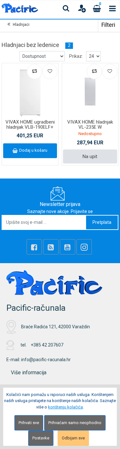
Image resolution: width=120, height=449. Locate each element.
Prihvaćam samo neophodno (74, 422)
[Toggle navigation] (112, 8)
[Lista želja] (50, 71)
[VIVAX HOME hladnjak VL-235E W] (90, 91)
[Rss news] (51, 247)
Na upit (90, 156)
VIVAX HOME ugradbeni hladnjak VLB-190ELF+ (30, 124)
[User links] (81, 8)
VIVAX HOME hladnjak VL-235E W (90, 124)
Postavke (40, 438)
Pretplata (101, 222)
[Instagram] (84, 247)
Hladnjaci (21, 24)
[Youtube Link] (67, 247)
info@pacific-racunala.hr (46, 359)
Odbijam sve (73, 438)
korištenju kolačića (65, 407)
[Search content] (66, 8)
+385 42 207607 (47, 344)
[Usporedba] (34, 71)
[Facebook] (34, 247)
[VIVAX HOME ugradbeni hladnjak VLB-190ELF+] (30, 91)
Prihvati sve (29, 422)
